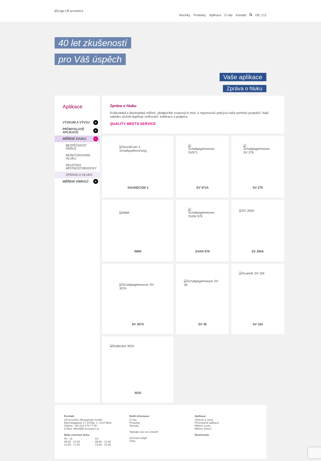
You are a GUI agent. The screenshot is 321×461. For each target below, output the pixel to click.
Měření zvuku (74, 139)
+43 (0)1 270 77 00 (85, 425)
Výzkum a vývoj (76, 122)
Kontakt (241, 15)
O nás (228, 15)
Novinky (184, 15)
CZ (264, 15)
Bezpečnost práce (76, 147)
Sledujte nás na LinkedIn (143, 431)
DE (257, 15)
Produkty (200, 15)
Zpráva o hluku (79, 175)
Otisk (132, 440)
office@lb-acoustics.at (86, 428)
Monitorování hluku (78, 157)
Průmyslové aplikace (73, 130)
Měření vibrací (75, 181)
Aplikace (215, 15)
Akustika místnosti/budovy (81, 166)
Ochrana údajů (138, 437)
